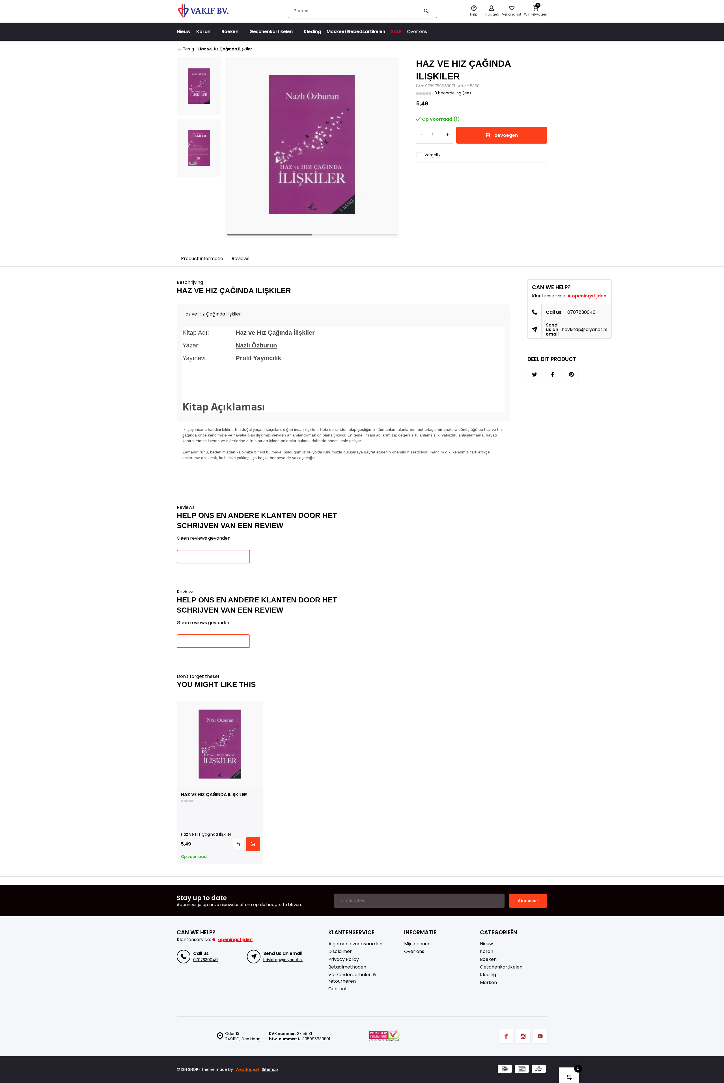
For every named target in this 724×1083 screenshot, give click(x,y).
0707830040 (581, 312)
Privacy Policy (343, 959)
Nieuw (184, 31)
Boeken (229, 31)
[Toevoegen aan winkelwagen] (253, 844)
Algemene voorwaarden (355, 944)
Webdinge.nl (247, 1069)
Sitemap (270, 1069)
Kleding (312, 31)
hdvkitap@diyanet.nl (584, 329)
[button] (388, 148)
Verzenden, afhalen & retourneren (352, 978)
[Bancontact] (522, 1070)
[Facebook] (506, 1036)
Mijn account (418, 944)
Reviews (240, 258)
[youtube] (540, 1036)
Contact (337, 989)
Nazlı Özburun (256, 345)
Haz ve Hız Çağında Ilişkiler (225, 49)
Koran (203, 31)
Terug (188, 49)
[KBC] (539, 1070)
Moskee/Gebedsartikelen (356, 31)
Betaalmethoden (347, 967)
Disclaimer (340, 951)
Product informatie (202, 258)
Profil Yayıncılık (258, 358)
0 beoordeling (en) (452, 93)
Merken (488, 983)
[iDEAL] (505, 1070)
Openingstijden (589, 296)
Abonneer (528, 900)
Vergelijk (433, 155)
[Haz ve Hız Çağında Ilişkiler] (220, 744)
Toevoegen (505, 135)
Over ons (417, 31)
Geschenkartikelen (271, 31)
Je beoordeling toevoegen (213, 556)
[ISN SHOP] (211, 11)
